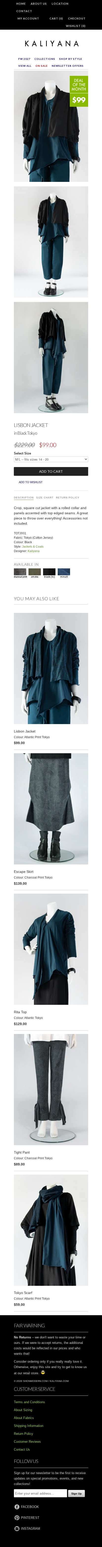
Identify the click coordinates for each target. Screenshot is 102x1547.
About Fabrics (24, 1418)
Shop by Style (70, 58)
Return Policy (67, 497)
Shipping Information (28, 1426)
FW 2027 (24, 58)
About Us (39, 3)
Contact (24, 11)
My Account (28, 18)
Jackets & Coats (33, 546)
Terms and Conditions (29, 1402)
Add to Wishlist (31, 482)
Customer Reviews (27, 1441)
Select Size (22, 453)
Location (60, 3)
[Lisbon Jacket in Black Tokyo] (51, 127)
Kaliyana (34, 551)
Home (21, 3)
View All (24, 65)
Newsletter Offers (68, 65)
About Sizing (23, 1410)
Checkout (77, 18)
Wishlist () (76, 25)
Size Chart (44, 497)
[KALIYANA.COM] (51, 44)
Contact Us (22, 1449)
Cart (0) (56, 18)
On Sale (41, 65)
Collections (44, 58)
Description (24, 497)
